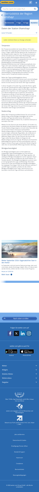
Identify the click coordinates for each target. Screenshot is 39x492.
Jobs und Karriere (20, 434)
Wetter (4, 366)
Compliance (19, 463)
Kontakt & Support (19, 452)
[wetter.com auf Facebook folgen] (10, 333)
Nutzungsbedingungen (19, 475)
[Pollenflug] (30, 2)
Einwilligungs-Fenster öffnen (19, 446)
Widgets (5, 370)
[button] (19, 366)
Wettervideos (7, 378)
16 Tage (25, 23)
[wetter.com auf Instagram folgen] (29, 333)
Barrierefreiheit (19, 469)
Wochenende (9, 23)
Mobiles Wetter (7, 374)
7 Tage (18, 23)
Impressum (19, 458)
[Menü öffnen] (35, 2)
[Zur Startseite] (8, 2)
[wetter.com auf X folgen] (16, 334)
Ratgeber (5, 382)
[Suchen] (34, 9)
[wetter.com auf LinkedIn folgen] (22, 333)
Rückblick (34, 23)
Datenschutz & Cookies (19, 440)
